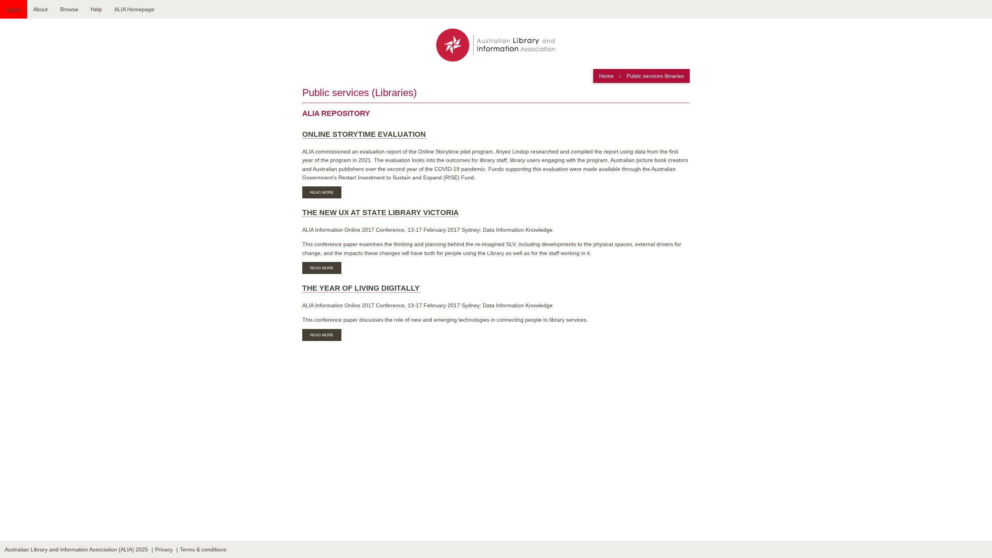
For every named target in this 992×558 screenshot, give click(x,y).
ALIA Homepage (134, 9)
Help (96, 9)
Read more (325, 193)
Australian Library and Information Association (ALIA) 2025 (76, 549)
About (40, 9)
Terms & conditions (203, 549)
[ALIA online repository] (496, 45)
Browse (69, 9)
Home (13, 9)
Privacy (164, 549)
